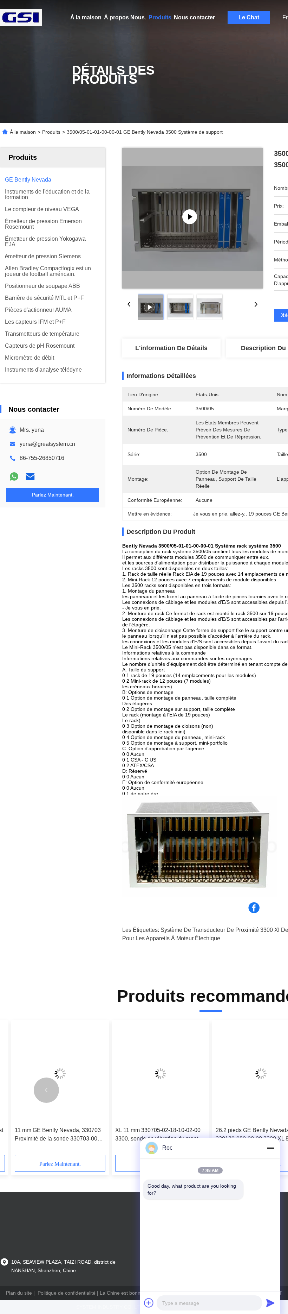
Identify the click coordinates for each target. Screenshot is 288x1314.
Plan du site (19, 1293)
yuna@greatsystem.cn (47, 444)
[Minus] (270, 1148)
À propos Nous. (125, 17)
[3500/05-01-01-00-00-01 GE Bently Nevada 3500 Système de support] (192, 218)
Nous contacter (194, 17)
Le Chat (248, 17)
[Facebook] (254, 908)
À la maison (86, 17)
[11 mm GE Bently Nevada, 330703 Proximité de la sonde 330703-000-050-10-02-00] (60, 1073)
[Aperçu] (21, 17)
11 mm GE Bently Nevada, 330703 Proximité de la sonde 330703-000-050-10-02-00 (58, 1135)
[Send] (270, 1302)
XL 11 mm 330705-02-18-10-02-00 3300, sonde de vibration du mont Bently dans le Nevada (158, 1135)
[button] (46, 1090)
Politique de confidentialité (67, 1293)
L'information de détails (171, 348)
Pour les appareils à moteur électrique (171, 938)
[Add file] (149, 1302)
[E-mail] (30, 476)
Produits (160, 17)
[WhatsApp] (14, 476)
